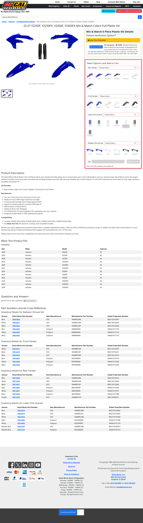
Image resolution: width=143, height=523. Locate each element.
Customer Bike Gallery (116, 2)
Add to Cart (134, 162)
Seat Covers (85, 6)
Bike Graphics (54, 6)
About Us (71, 466)
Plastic (76, 6)
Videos (86, 2)
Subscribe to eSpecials (71, 462)
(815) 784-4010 (130, 483)
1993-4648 (16, 362)
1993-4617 (16, 349)
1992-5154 (21, 430)
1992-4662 (21, 420)
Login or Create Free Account (128, 11)
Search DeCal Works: (10, 17)
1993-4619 (16, 355)
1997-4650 (16, 388)
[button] (7, 93)
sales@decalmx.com (124, 487)
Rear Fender (92, 68)
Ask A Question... (30, 301)
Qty (89, 162)
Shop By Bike (109, 11)
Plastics (12, 22)
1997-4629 (16, 378)
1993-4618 (16, 352)
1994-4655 (16, 335)
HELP (127, 6)
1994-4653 (16, 329)
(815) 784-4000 (115, 483)
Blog (98, 2)
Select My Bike (97, 47)
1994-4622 (16, 326)
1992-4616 (21, 417)
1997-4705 (16, 397)
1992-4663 (21, 423)
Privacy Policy (71, 470)
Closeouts (137, 6)
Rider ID (66, 6)
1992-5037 (21, 426)
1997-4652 (16, 394)
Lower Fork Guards (95, 115)
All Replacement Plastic (26, 22)
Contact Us (71, 2)
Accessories (97, 6)
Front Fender (93, 96)
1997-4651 (16, 391)
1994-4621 (16, 323)
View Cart (136, 2)
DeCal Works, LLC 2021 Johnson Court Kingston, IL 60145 (118, 477)
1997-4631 (16, 384)
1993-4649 (16, 365)
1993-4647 (16, 358)
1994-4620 (16, 319)
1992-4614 (21, 410)
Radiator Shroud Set (95, 143)
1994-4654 (16, 332)
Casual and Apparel (113, 6)
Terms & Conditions (71, 474)
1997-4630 (16, 381)
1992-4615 (21, 414)
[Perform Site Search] (140, 17)
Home (57, 2)
